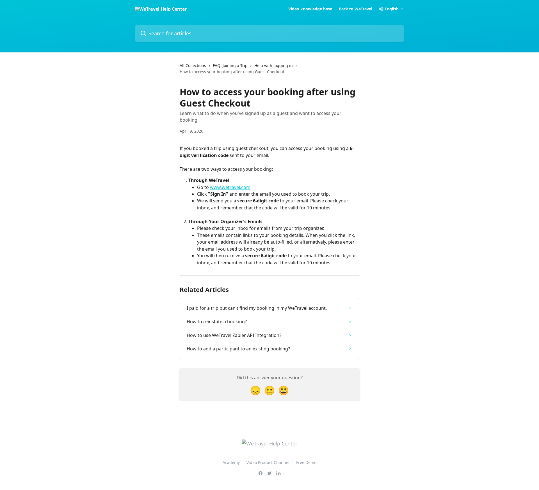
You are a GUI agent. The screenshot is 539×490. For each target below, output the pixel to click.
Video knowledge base (310, 9)
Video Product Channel (267, 462)
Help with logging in (273, 65)
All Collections (193, 65)
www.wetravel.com (230, 187)
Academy (231, 462)
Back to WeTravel (355, 9)
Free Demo (306, 462)
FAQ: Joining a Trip (230, 65)
